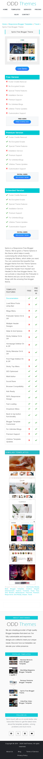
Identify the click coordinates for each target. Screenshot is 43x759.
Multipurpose (20, 592)
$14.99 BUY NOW (22, 177)
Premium (36, 592)
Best (6, 589)
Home (5, 9)
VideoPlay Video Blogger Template (25, 702)
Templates (15, 9)
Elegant (36, 589)
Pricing (38, 9)
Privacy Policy (22, 755)
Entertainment (9, 591)
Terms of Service (32, 751)
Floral (33, 591)
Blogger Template (17, 589)
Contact (26, 14)
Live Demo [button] (22, 69)
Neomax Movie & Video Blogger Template (25, 662)
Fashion (18, 591)
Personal (29, 592)
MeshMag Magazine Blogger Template (27, 671)
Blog (16, 14)
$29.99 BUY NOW (22, 235)
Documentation (12, 298)
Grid (6, 592)
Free (37, 591)
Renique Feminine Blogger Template (26, 681)
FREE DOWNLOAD (22, 122)
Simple (24, 594)
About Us (9, 751)
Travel (30, 594)
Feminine (26, 591)
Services (27, 9)
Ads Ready (30, 587)
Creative (29, 589)
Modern (11, 592)
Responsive (9, 594)
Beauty (37, 587)
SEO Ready (17, 594)
